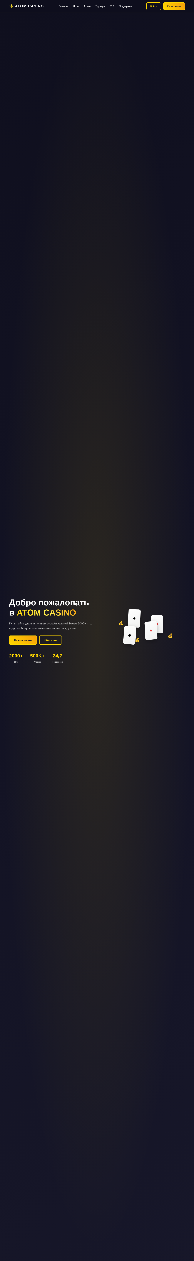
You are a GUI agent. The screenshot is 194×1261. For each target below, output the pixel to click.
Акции (87, 6)
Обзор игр (50, 640)
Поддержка (125, 6)
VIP (112, 6)
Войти (153, 6)
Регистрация (174, 6)
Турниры (100, 6)
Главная (63, 6)
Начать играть (23, 640)
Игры (76, 6)
